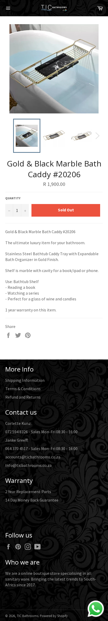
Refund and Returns (23, 397)
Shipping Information (25, 380)
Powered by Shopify (54, 616)
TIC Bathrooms (27, 616)
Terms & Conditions (23, 388)
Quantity (12, 198)
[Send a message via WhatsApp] (95, 608)
